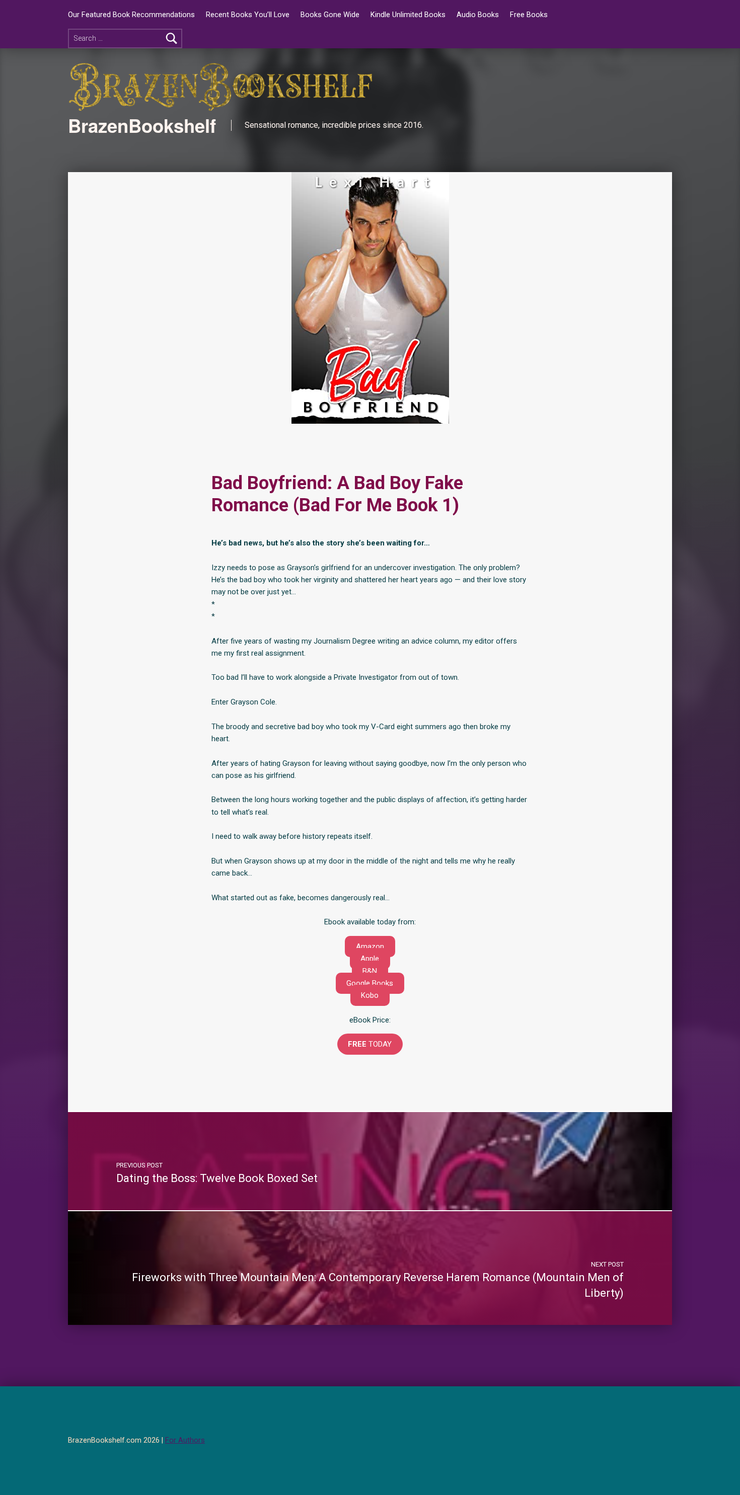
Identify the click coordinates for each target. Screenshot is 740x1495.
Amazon (370, 946)
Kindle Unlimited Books (408, 15)
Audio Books (478, 15)
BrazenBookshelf (142, 125)
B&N (369, 971)
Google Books (369, 983)
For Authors (185, 1440)
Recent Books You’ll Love (247, 15)
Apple (369, 958)
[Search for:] (125, 38)
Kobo (370, 995)
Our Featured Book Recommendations (131, 15)
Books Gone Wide (330, 15)
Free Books (529, 15)
